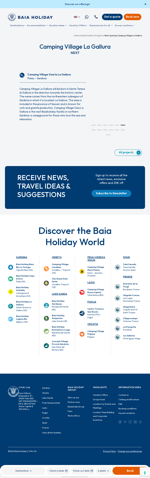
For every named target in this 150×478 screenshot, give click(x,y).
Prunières (129, 328)
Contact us (124, 395)
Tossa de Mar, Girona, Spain (129, 267)
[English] (77, 16)
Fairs (70, 411)
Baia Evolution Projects (92, 35)
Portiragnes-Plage (131, 337)
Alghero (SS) (22, 319)
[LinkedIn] (135, 422)
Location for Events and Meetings (104, 406)
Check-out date (81, 470)
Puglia (91, 301)
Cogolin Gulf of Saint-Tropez (130, 310)
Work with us (74, 415)
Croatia (92, 323)
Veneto (57, 257)
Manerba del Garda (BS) (61, 331)
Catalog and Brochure (129, 399)
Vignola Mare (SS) (25, 267)
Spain (126, 257)
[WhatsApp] (140, 422)
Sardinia (21, 257)
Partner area (74, 402)
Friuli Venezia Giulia (96, 258)
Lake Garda (59, 293)
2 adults (102, 470)
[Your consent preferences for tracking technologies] (145, 473)
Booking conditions (128, 408)
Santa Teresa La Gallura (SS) (24, 306)
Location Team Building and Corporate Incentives (103, 416)
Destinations (22, 470)
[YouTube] (125, 422)
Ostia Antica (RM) (95, 292)
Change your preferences (130, 451)
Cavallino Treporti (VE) (60, 283)
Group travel (99, 399)
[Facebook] (120, 422)
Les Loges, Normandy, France (131, 298)
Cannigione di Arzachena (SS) (23, 291)
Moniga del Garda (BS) (60, 305)
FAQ (120, 404)
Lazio (91, 282)
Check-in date (56, 470)
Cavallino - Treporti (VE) (61, 268)
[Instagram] (130, 422)
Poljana (95, 334)
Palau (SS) (25, 279)
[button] (128, 152)
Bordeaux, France (131, 286)
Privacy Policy (109, 451)
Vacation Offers (100, 395)
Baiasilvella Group (76, 406)
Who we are (73, 397)
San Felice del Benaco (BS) (60, 345)
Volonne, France (130, 320)
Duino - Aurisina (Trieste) (95, 271)
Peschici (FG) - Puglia (95, 313)
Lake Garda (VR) (59, 318)
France (127, 276)
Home (77, 35)
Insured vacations (127, 413)
